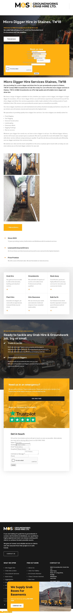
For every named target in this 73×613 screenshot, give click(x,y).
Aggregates (9, 579)
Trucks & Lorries (15, 343)
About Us (31, 568)
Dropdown (31, 58)
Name (29, 51)
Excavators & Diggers (17, 357)
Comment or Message (30, 62)
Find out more (11, 39)
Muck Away (8, 576)
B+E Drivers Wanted (34, 574)
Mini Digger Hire (10, 568)
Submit (36, 73)
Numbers (29, 54)
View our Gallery (13, 227)
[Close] (68, 584)
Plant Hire (31, 579)
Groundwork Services (12, 574)
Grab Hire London (11, 571)
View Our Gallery (33, 571)
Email (29, 56)
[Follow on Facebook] (5, 605)
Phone (29, 64)
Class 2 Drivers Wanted (36, 576)
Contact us (11, 554)
